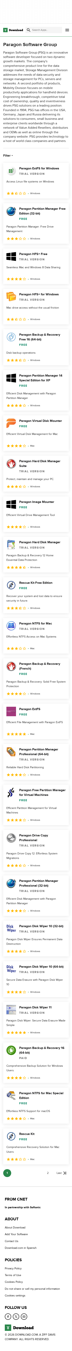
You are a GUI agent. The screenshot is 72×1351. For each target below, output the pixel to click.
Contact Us (11, 1241)
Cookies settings (15, 1295)
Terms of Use (13, 1275)
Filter (7, 156)
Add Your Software (16, 1234)
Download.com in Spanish (21, 1248)
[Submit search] (28, 30)
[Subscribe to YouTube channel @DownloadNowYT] (24, 1316)
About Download (15, 1227)
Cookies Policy (14, 1282)
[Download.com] (13, 30)
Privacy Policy (13, 1268)
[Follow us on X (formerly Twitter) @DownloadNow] (16, 1316)
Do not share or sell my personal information (32, 1288)
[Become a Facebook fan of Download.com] (8, 1316)
